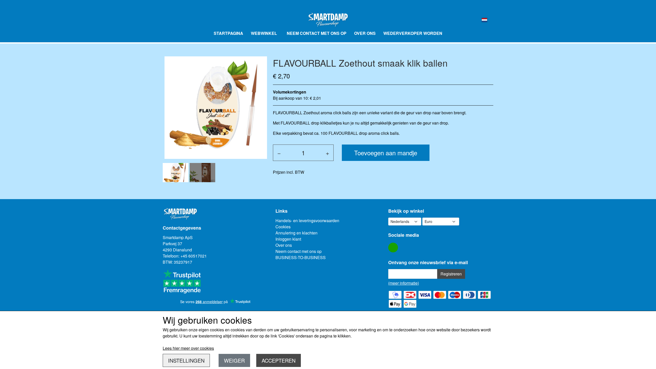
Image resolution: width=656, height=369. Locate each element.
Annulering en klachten (296, 233)
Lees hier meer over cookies (188, 348)
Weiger (234, 360)
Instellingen (186, 360)
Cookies (283, 227)
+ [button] (327, 152)
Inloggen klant (288, 239)
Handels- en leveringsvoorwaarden (307, 220)
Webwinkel (264, 33)
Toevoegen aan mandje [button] (385, 152)
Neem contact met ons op (316, 33)
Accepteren (278, 360)
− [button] (279, 152)
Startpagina (228, 33)
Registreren (451, 274)
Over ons (365, 33)
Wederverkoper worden (412, 33)
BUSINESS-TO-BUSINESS (300, 257)
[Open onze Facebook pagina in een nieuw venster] (393, 247)
